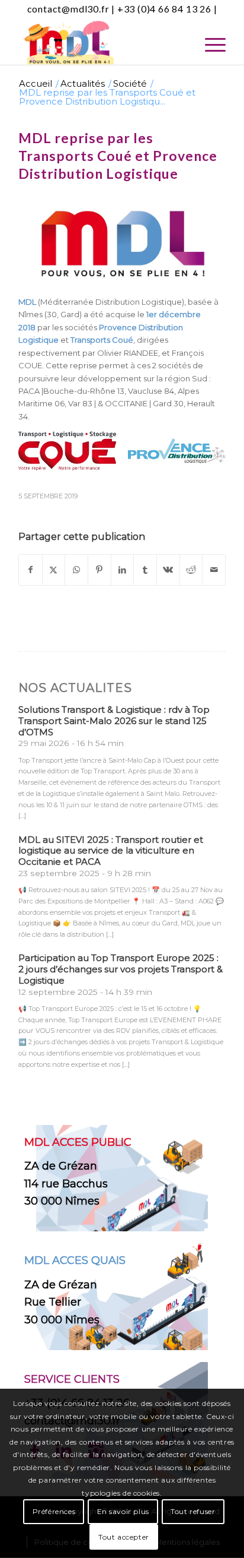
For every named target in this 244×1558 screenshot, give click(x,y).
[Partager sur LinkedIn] (122, 570)
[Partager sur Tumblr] (145, 570)
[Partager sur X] (54, 570)
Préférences (54, 1511)
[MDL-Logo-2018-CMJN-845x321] (122, 243)
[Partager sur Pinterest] (99, 570)
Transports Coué (101, 340)
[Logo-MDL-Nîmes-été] (101, 41)
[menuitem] (209, 50)
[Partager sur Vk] (168, 570)
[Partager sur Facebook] (30, 570)
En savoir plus (123, 1511)
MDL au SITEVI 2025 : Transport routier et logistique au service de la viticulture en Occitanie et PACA (110, 851)
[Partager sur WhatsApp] (76, 570)
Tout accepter (123, 1536)
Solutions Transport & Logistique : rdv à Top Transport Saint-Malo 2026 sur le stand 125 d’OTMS (114, 721)
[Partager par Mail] (214, 570)
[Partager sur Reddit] (191, 570)
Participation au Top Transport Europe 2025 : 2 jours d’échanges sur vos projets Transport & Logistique (120, 969)
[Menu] (209, 50)
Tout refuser (193, 1511)
